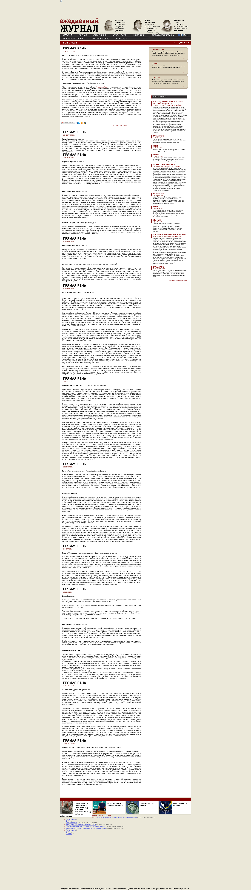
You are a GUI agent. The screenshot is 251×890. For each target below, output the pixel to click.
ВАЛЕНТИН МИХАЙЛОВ (173, 105)
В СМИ (155, 146)
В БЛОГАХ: (156, 77)
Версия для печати (120, 126)
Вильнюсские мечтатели (164, 164)
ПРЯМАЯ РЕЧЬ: (158, 49)
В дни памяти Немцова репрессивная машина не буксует (115, 817)
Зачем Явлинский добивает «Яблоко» (170, 235)
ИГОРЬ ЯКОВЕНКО (172, 166)
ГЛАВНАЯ (83, 35)
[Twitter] (79, 123)
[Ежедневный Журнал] (79, 31)
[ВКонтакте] (76, 123)
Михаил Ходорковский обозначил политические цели (86, 828)
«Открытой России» (102, 87)
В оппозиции (70, 43)
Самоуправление (100, 39)
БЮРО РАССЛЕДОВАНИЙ (163, 35)
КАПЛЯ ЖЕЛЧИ (139, 35)
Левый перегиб (71, 823)
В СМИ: (155, 63)
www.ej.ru (68, 35)
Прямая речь (158, 136)
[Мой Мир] (85, 123)
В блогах (157, 154)
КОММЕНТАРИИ (100, 35)
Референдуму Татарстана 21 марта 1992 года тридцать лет (168, 103)
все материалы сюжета (178, 280)
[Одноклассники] (82, 123)
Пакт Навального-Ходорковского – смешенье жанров (85, 826)
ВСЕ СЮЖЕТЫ (121, 39)
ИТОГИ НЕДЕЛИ (120, 35)
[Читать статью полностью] (168, 58)
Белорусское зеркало (74, 39)
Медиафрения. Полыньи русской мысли (81, 825)
